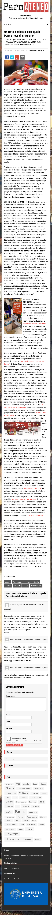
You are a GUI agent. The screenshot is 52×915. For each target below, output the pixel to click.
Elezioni (43, 794)
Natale (36, 582)
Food (15, 798)
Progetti (17, 586)
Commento (10, 696)
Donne (35, 793)
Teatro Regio (10, 829)
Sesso (34, 821)
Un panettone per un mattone (24, 499)
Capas (43, 784)
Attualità (41, 50)
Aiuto (7, 582)
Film (8, 797)
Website (9, 728)
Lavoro (9, 806)
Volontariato (36, 586)
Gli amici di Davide (36, 515)
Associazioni (17, 582)
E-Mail (8, 721)
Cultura (23, 793)
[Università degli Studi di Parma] (26, 894)
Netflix (8, 812)
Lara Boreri (32, 50)
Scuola (17, 821)
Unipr (29, 829)
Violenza (37, 840)
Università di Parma (18, 839)
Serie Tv (26, 821)
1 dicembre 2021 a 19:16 (31, 639)
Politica (20, 817)
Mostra (25, 806)
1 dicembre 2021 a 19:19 (31, 667)
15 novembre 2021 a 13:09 (33, 605)
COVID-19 (11, 793)
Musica (36, 806)
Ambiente (9, 784)
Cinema (10, 788)
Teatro (41, 825)
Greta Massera (15, 639)
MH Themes (28, 911)
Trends (20, 829)
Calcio (35, 784)
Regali (25, 586)
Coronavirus (38, 788)
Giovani (9, 801)
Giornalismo (36, 797)
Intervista (32, 802)
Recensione (32, 817)
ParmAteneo (10, 817)
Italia (41, 801)
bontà (28, 582)
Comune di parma (24, 788)
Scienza (8, 821)
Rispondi (7, 609)
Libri (17, 806)
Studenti (31, 824)
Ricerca (42, 817)
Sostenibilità (11, 824)
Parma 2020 (33, 812)
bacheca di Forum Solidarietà (34, 323)
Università (12, 834)
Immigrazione (21, 802)
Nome (8, 714)
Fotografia (23, 798)
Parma (8, 586)
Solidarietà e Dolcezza (32, 488)
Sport (22, 825)
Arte (18, 783)
